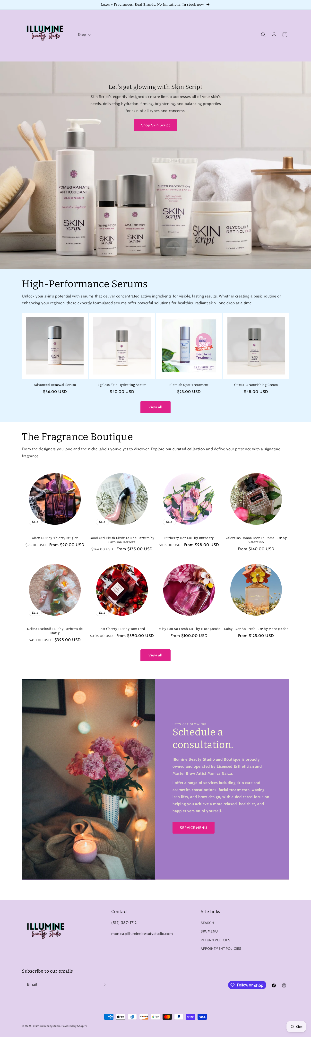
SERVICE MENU (193, 828)
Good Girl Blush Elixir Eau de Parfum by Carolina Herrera (122, 540)
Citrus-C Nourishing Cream (256, 385)
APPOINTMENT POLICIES (221, 948)
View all (155, 407)
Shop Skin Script (155, 125)
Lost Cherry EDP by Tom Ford (122, 629)
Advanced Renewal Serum (55, 385)
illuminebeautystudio (47, 1026)
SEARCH (207, 923)
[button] (84, 34)
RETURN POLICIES (215, 940)
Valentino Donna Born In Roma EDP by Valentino (256, 540)
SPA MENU (209, 931)
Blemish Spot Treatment (188, 385)
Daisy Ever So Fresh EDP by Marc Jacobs (256, 629)
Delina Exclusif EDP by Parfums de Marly (55, 631)
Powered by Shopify (74, 1026)
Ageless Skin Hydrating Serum (122, 385)
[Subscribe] (103, 985)
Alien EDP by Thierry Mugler (55, 538)
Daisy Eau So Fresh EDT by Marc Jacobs (188, 629)
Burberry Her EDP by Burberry (189, 538)
